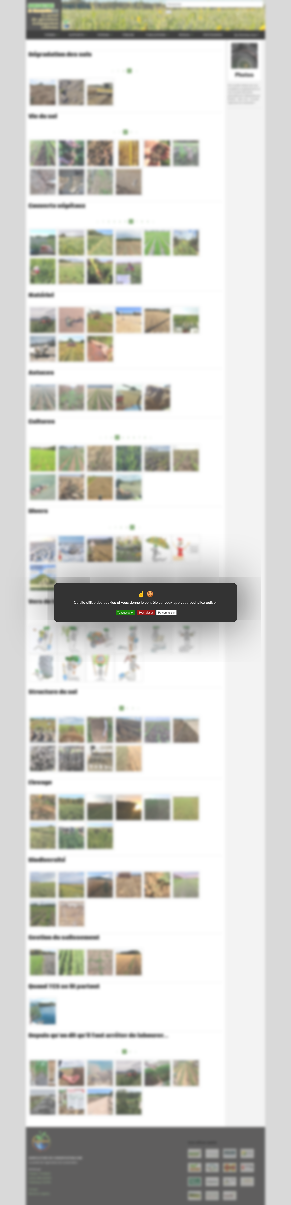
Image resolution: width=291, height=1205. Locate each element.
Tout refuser (146, 612)
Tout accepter (125, 612)
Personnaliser (166, 612)
